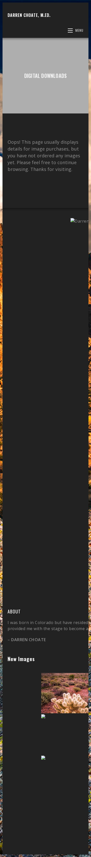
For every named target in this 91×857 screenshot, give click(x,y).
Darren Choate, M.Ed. (29, 15)
